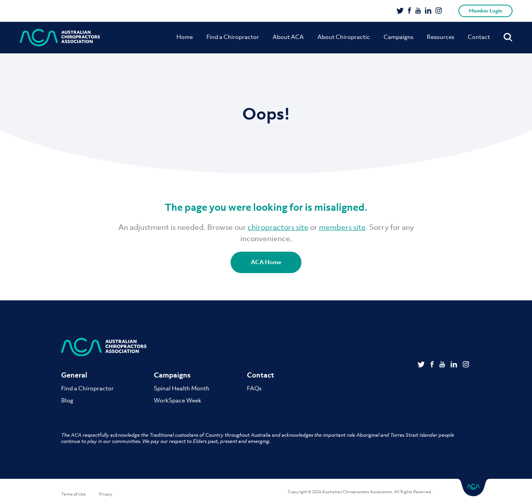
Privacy (106, 494)
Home (184, 37)
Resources (440, 37)
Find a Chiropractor (232, 37)
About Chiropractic (343, 37)
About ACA (288, 37)
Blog (67, 400)
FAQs (254, 388)
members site (342, 227)
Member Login (485, 10)
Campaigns (398, 37)
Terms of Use (73, 494)
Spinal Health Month (182, 388)
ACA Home (266, 262)
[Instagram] (438, 11)
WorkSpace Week (177, 400)
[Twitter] (400, 11)
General (74, 374)
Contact (479, 37)
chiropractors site (278, 227)
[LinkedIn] (428, 11)
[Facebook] (409, 11)
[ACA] (59, 37)
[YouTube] (418, 11)
